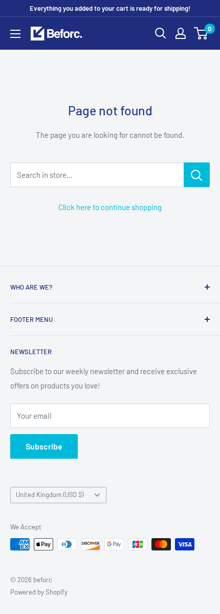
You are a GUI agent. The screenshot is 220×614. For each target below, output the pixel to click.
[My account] (180, 33)
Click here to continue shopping (110, 207)
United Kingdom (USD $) (49, 494)
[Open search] (160, 33)
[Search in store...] (197, 174)
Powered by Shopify (39, 592)
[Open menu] (15, 34)
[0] (201, 33)
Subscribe (44, 446)
